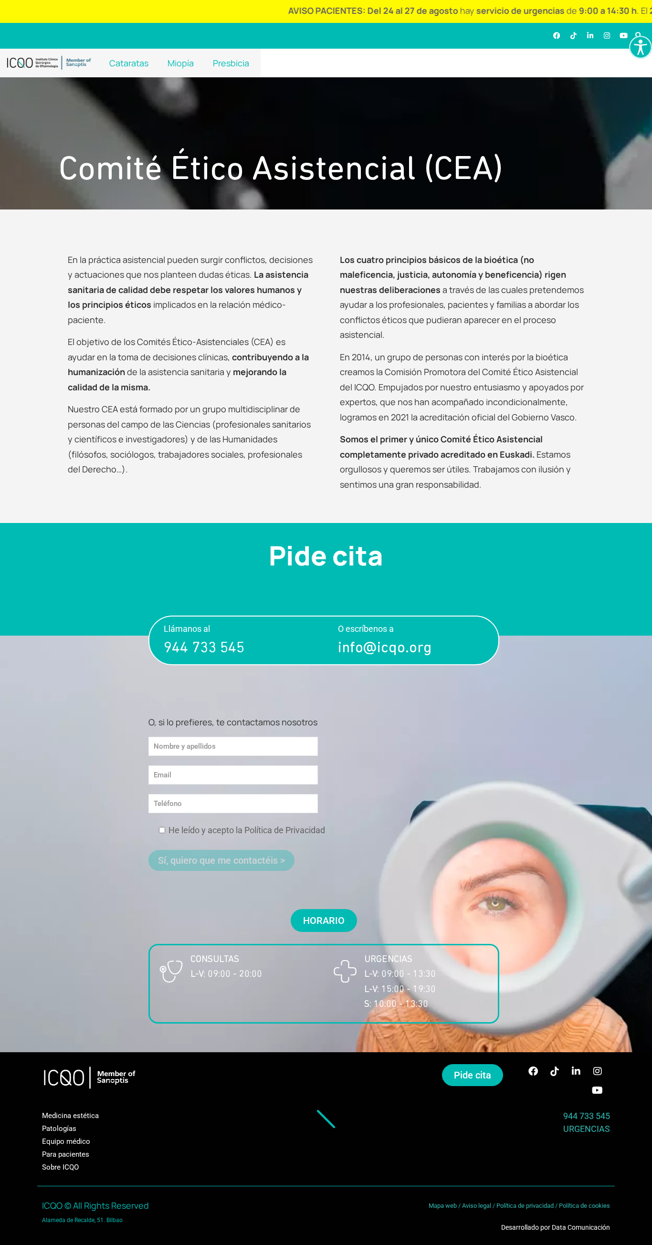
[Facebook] (556, 36)
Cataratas (128, 63)
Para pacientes (65, 1154)
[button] (324, 920)
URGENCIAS (586, 1129)
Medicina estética (70, 1115)
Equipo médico (66, 1141)
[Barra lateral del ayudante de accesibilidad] (640, 47)
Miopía (181, 63)
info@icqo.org (384, 648)
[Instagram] (606, 36)
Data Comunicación (581, 1227)
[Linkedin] (590, 36)
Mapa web (443, 1205)
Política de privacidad (525, 1205)
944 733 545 (204, 648)
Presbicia (231, 63)
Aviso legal (476, 1205)
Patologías (59, 1128)
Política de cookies (584, 1205)
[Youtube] (623, 36)
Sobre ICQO (60, 1167)
